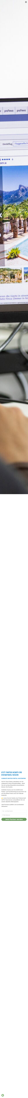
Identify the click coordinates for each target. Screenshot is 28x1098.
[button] (2, 1095)
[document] (14, 549)
